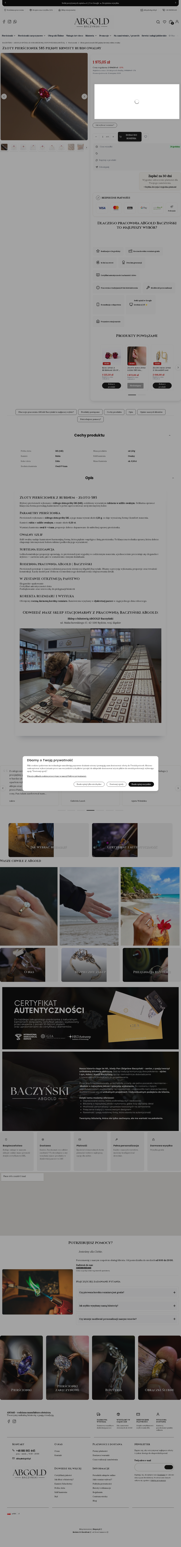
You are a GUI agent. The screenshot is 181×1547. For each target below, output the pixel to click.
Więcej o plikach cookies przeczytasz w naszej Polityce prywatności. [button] (56, 776)
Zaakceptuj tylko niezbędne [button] (89, 784)
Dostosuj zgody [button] (116, 784)
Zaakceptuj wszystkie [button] (141, 784)
